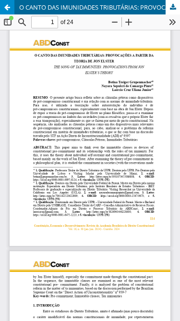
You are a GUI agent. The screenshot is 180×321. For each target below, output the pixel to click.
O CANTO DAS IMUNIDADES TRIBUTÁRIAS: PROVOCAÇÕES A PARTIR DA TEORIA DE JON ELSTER (99, 7)
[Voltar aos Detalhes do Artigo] (7, 7)
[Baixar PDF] (173, 7)
